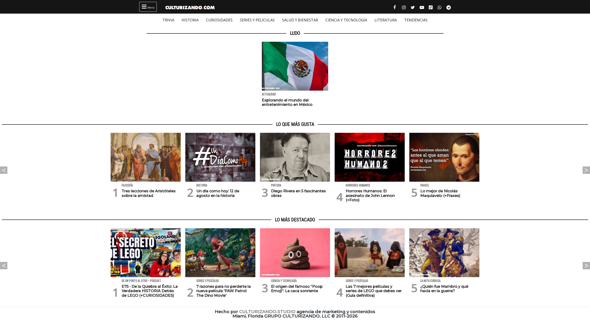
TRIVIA (168, 20)
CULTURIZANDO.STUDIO (267, 311)
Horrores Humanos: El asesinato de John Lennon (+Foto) (370, 195)
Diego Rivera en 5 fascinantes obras (298, 193)
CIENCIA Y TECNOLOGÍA (346, 20)
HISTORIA (190, 20)
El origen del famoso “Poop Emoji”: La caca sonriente (297, 288)
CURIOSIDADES (219, 20)
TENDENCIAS (416, 20)
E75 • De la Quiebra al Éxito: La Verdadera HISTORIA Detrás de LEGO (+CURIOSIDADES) (150, 290)
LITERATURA (386, 20)
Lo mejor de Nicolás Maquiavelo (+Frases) (440, 193)
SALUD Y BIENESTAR (300, 20)
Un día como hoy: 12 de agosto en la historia (217, 193)
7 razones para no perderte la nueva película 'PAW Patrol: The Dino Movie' (223, 290)
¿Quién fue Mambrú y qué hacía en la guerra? (444, 288)
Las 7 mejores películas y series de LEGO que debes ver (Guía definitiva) (374, 290)
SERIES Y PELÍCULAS (257, 20)
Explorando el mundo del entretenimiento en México (287, 102)
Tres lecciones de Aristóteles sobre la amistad (149, 193)
